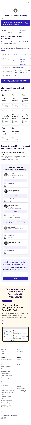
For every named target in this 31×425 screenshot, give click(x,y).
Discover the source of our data (11, 321)
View (15, 180)
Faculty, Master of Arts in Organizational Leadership (14, 207)
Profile (4, 30)
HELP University (5, 99)
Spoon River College (15, 132)
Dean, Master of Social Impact (15, 228)
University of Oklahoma (25, 116)
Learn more (5, 324)
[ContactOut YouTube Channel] (5, 418)
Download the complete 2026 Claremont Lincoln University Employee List (15, 222)
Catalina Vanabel (13, 190)
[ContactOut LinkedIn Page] (2, 418)
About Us (19, 360)
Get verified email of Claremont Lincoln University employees (15, 81)
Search (15, 278)
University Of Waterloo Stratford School (5, 116)
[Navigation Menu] (28, 2)
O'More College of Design (5, 132)
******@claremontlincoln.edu (13, 186)
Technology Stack (22, 31)
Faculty (10, 243)
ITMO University (15, 99)
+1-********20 (10, 183)
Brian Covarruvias (14, 242)
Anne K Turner (13, 174)
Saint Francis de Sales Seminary (15, 116)
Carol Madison (13, 205)
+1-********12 (10, 235)
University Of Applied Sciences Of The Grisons (25, 100)
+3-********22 (10, 198)
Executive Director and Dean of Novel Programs (15, 176)
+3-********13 (10, 215)
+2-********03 (10, 250)
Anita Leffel (12, 227)
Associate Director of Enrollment (16, 191)
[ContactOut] (8, 2)
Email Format (10, 31)
